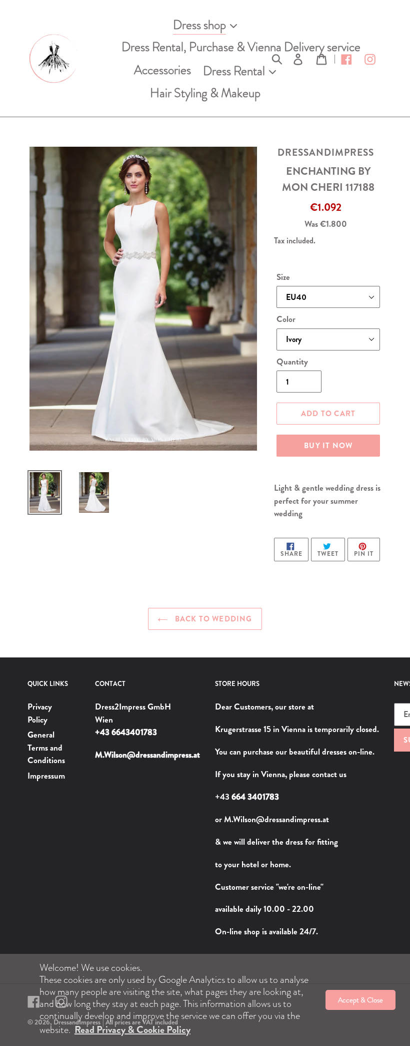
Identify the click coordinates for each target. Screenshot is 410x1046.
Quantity (292, 362)
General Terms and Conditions (46, 747)
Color (286, 319)
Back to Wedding (212, 618)
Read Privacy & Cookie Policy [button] (132, 1029)
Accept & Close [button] (360, 1000)
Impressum (46, 776)
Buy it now (328, 445)
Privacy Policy (40, 713)
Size (283, 277)
